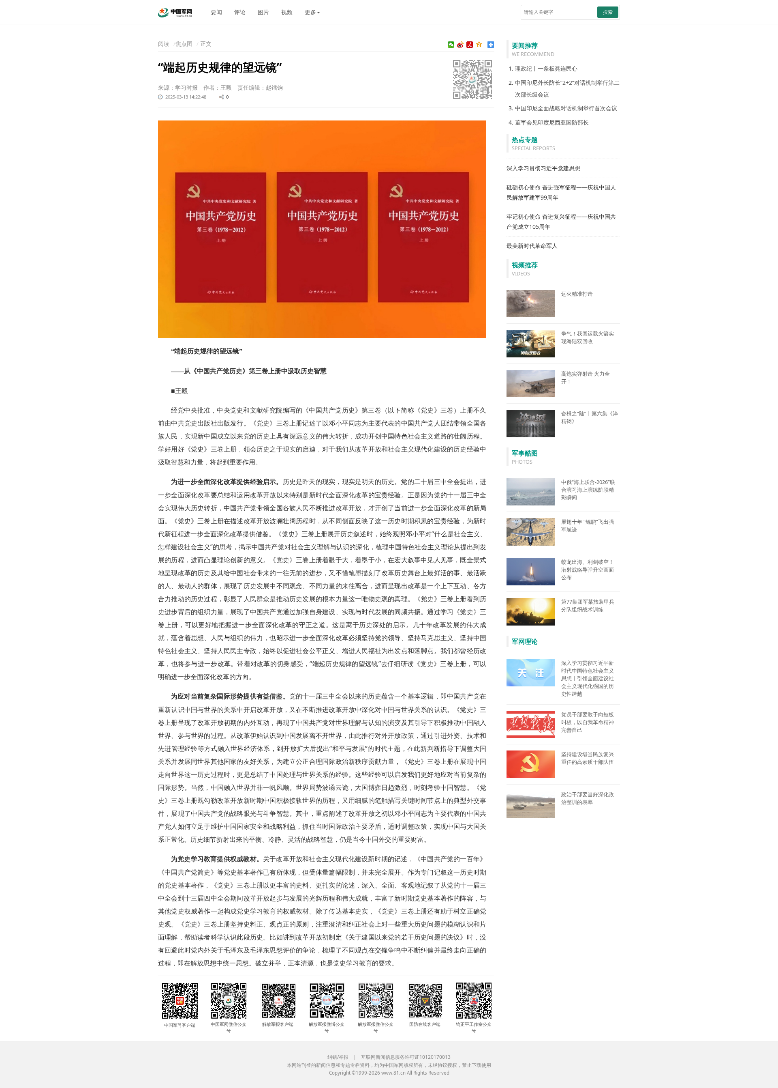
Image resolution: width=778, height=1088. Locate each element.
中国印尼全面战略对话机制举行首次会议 (566, 108)
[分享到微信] (451, 44)
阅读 (163, 43)
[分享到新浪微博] (460, 44)
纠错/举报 (337, 1057)
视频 (287, 12)
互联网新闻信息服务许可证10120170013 (406, 1057)
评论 (240, 12)
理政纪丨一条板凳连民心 (546, 68)
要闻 (216, 12)
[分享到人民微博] (469, 44)
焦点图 (183, 43)
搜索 (608, 12)
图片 (263, 12)
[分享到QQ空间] (479, 44)
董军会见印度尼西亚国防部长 (552, 122)
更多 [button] (310, 12)
